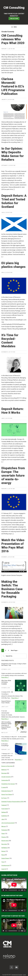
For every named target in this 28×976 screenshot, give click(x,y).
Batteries (3, 769)
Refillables (4, 847)
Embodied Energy (6, 791)
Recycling (4, 844)
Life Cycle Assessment (7, 823)
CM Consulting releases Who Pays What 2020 (12, 39)
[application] (14, 885)
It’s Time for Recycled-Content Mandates (9, 340)
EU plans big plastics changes (13, 265)
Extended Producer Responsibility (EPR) (12, 801)
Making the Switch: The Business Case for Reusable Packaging (12, 589)
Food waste (4, 808)
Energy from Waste (6, 794)
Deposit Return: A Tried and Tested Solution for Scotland (14, 201)
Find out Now (14, 18)
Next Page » (14, 651)
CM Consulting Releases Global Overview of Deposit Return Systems (6, 725)
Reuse (3, 855)
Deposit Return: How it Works (12, 410)
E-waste (3, 787)
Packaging (4, 830)
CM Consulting (14, 7)
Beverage (4, 773)
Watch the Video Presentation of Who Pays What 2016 (12, 545)
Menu (15, 27)
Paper (3, 833)
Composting (4, 780)
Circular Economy (6, 776)
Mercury (3, 826)
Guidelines (4, 816)
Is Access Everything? (5, 744)
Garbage (3, 812)
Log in (24, 974)
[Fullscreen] (24, 890)
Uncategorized (5, 865)
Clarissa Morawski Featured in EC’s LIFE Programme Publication (13, 86)
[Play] (3, 890)
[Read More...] (5, 677)
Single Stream (5, 858)
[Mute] (22, 890)
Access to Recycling (7, 766)
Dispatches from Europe (8, 784)
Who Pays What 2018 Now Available (6, 682)
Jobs (2, 819)
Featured (3, 805)
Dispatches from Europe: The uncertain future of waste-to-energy (13, 475)
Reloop (3, 851)
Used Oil (3, 869)
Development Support (17, 974)
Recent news (4, 840)
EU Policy (4, 798)
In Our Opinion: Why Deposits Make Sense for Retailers (12, 154)
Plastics (3, 837)
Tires (2, 862)
